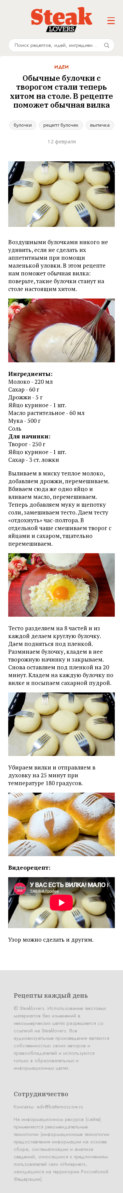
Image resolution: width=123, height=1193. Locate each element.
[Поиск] (106, 45)
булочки (23, 125)
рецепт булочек (61, 125)
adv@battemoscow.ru (60, 1106)
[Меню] (111, 20)
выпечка (100, 125)
